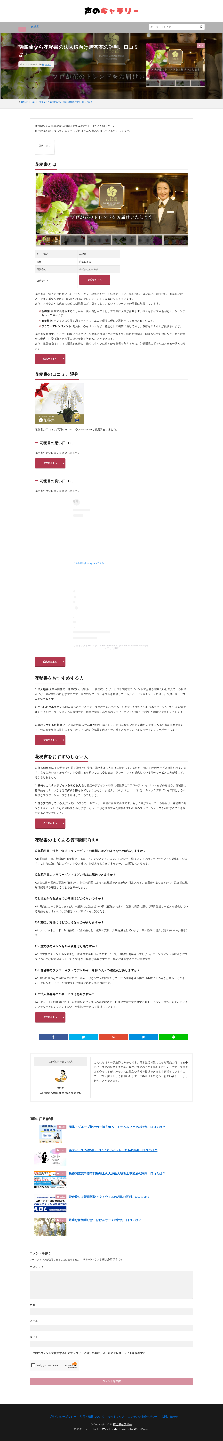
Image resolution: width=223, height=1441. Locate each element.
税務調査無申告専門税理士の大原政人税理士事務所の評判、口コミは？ (117, 1173)
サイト (34, 1336)
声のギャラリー (122, 1424)
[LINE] (173, 1037)
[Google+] (113, 1037)
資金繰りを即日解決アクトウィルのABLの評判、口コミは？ (109, 1196)
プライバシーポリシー (62, 1416)
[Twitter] (83, 1037)
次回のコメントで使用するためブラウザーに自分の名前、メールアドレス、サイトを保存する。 (90, 1352)
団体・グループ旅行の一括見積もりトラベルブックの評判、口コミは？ (117, 1127)
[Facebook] (53, 1037)
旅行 (63, 1127)
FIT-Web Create (107, 1428)
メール (34, 1320)
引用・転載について (92, 1416)
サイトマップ (116, 1416)
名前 (32, 1304)
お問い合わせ (169, 1416)
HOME (24, 102)
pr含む (35, 26)
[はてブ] (143, 1037)
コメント (37, 1267)
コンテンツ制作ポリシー (143, 1416)
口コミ (48, 64)
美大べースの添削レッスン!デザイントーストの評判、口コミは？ (113, 1150)
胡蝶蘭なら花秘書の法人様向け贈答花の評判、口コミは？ (66, 102)
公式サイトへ (95, 279)
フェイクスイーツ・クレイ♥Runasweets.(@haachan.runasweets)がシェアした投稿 (112, 647)
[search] (201, 27)
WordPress (141, 1428)
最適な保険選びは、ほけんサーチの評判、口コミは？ (105, 1220)
